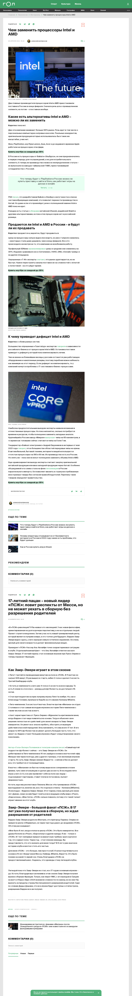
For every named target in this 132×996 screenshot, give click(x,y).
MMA (82, 10)
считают (41, 260)
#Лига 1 (34, 909)
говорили (61, 346)
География (71, 10)
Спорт (54, 4)
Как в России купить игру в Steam (36, 547)
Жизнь (78, 4)
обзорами (34, 211)
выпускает (50, 438)
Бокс (92, 10)
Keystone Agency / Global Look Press (22, 99)
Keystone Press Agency (17, 330)
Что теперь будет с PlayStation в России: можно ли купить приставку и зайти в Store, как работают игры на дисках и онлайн (47, 527)
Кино (35, 10)
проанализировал (37, 249)
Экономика (7, 10)
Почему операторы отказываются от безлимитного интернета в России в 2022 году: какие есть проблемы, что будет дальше (48, 538)
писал (15, 197)
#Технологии (13, 510)
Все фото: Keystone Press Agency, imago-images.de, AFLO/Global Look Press (37, 899)
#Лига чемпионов (22, 909)
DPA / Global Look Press (17, 424)
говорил (22, 448)
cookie (67, 992)
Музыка (58, 10)
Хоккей (103, 10)
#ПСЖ (10, 909)
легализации (52, 469)
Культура (65, 4)
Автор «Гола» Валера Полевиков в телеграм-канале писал (36, 747)
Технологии (22, 10)
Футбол (46, 10)
